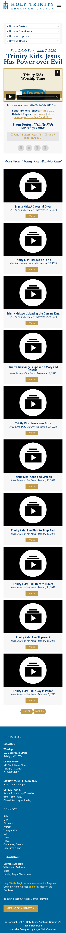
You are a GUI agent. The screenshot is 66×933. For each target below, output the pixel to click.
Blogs (6, 871)
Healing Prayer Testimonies (18, 874)
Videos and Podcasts (14, 867)
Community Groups (13, 844)
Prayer (7, 841)
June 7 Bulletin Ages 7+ (27, 134)
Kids (6, 816)
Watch (32, 216)
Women (7, 827)
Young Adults (10, 830)
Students (8, 823)
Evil (34, 114)
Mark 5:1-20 (47, 110)
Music (7, 837)
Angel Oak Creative (45, 929)
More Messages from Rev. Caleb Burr (34, 116)
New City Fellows (12, 848)
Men (6, 819)
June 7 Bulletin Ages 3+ (39, 136)
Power (41, 114)
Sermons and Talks (13, 864)
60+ (5, 834)
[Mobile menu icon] (58, 5)
